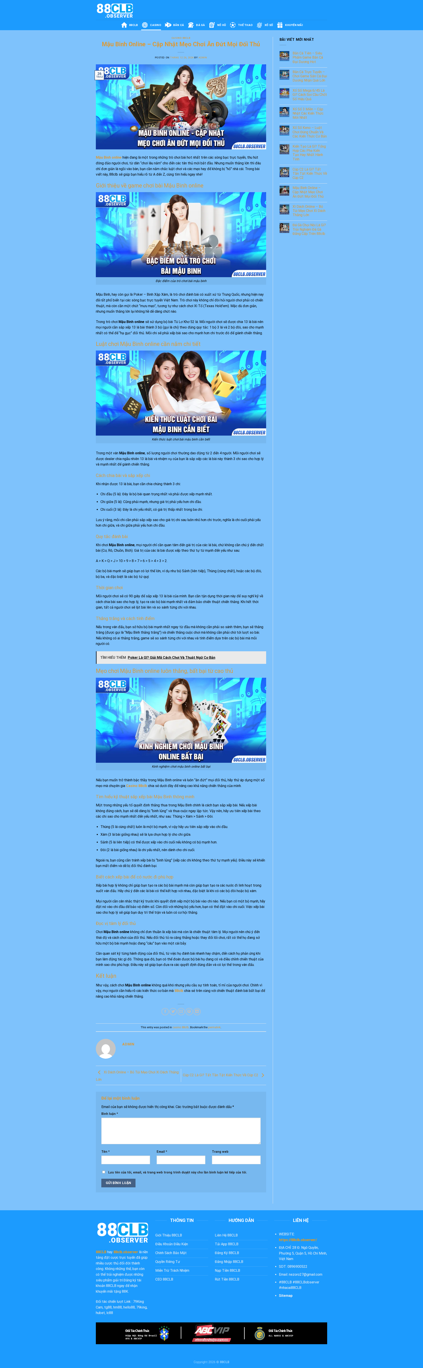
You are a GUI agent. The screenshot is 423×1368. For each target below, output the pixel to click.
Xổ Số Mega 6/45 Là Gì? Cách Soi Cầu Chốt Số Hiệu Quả (310, 94)
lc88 (109, 1313)
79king (141, 1307)
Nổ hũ (221, 25)
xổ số (269, 25)
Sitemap (286, 1296)
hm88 (117, 1307)
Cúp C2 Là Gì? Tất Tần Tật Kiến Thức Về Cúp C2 (221, 1075)
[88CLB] (118, 10)
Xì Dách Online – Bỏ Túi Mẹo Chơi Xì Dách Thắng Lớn (309, 210)
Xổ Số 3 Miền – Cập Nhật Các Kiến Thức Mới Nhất (308, 113)
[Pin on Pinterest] (189, 1011)
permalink (214, 1027)
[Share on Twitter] (173, 1011)
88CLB (101, 1252)
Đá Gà (200, 25)
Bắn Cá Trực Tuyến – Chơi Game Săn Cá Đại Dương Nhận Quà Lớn (310, 76)
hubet (100, 1313)
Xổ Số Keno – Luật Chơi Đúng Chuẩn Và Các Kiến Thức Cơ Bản (310, 132)
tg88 (108, 1307)
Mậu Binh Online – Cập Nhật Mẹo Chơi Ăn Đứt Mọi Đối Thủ (308, 192)
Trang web (220, 1152)
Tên (105, 1152)
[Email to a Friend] (181, 1011)
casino (155, 25)
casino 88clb (181, 38)
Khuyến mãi (294, 25)
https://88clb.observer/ (298, 1240)
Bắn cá (178, 25)
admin (203, 57)
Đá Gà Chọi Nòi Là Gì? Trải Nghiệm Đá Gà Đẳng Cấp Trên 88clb (309, 229)
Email (162, 1152)
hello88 (129, 1307)
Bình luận (109, 1114)
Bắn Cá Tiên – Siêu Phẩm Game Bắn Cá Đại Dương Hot (308, 57)
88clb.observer (125, 1252)
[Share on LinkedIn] (197, 1011)
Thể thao (245, 25)
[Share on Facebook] (165, 1011)
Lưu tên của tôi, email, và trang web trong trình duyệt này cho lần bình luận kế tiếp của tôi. (177, 1172)
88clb (133, 25)
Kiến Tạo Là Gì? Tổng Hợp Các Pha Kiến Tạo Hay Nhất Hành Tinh (309, 152)
